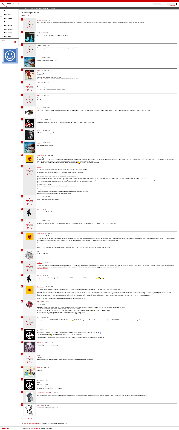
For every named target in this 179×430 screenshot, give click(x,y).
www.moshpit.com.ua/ (42, 268)
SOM (38, 301)
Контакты (155, 1)
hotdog (38, 405)
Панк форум (34, 8)
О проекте (146, 1)
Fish (38, 209)
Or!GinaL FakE (40, 342)
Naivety (38, 130)
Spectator (39, 20)
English (175, 1)
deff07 (38, 82)
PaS (38, 32)
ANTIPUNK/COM (25, 8)
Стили (39, 8)
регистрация (172, 5)
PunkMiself (39, 263)
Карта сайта (137, 1)
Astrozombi (39, 119)
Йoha (38, 317)
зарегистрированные (32, 423)
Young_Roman (40, 155)
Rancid (38, 70)
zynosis (38, 57)
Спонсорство (165, 1)
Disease (38, 107)
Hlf (37, 251)
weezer (38, 367)
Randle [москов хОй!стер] (43, 392)
